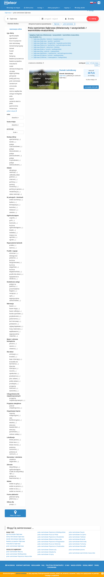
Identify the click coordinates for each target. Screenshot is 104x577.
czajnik (12, 218)
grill (12, 220)
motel (11, 66)
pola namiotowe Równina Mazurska (50, 539)
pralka (12, 245)
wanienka (13, 391)
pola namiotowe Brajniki (77, 539)
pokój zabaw (14, 381)
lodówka (13, 233)
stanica (11, 89)
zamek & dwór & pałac (14, 102)
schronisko (13, 86)
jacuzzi (12, 343)
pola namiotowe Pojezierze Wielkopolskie (51, 532)
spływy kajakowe (16, 326)
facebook (11, 565)
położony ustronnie (13, 448)
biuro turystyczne (15, 41)
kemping (12, 56)
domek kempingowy (16, 46)
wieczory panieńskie (14, 431)
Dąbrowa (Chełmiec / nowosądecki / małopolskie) (50, 57)
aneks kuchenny (16, 200)
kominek (13, 223)
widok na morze (16, 491)
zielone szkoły (15, 434)
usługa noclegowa (15, 94)
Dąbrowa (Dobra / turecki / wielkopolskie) (47, 49)
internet (13, 179)
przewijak (13, 384)
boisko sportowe (16, 314)
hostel (11, 51)
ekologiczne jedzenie (13, 257)
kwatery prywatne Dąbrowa (15, 541)
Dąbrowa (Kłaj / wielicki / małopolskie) (46, 51)
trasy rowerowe (15, 329)
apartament (13, 38)
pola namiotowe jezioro (77, 550)
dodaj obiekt (88, 565)
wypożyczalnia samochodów (15, 299)
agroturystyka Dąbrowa (14, 534)
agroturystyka (14, 36)
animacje (13, 354)
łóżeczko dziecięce (13, 367)
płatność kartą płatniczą (14, 498)
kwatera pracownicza (16, 59)
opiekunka (14, 373)
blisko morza (14, 445)
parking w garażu (16, 189)
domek (11, 48)
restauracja (13, 108)
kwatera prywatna (15, 61)
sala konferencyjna (15, 419)
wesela (12, 422)
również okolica (12, 24)
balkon (12, 202)
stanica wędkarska (15, 91)
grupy (12, 504)
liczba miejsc (11, 122)
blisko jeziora (15, 440)
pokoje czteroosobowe (15, 145)
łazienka (13, 207)
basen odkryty (15, 311)
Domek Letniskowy (67, 70)
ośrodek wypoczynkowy (14, 72)
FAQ (42, 565)
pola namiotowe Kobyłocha (47, 552)
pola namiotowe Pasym (76, 532)
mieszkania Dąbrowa (13, 544)
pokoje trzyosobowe (14, 159)
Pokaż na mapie (15, 515)
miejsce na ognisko (13, 236)
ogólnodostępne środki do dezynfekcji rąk (16, 472)
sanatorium (13, 83)
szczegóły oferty (90, 87)
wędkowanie (14, 331)
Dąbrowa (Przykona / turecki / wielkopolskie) (48, 55)
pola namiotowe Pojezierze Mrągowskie (51, 542)
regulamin (35, 565)
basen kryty (14, 308)
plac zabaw (14, 378)
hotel (11, 53)
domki (12, 142)
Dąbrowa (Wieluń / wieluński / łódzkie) (46, 47)
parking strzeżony (13, 185)
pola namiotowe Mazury (14, 552)
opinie (97, 65)
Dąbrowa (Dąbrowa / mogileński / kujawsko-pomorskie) (52, 43)
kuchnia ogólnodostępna (16, 226)
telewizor (13, 210)
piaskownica (14, 376)
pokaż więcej (11, 111)
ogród (12, 240)
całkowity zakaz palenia (14, 176)
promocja (10, 129)
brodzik (13, 357)
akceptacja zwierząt (13, 171)
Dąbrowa (62, 76)
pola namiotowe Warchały (77, 542)
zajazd (11, 99)
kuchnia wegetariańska (15, 271)
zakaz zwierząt (15, 194)
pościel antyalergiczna (15, 407)
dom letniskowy (14, 43)
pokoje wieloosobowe (15, 164)
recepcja (13, 293)
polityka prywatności (54, 565)
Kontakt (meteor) (23, 565)
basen (12, 306)
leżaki (12, 230)
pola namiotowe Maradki (77, 546)
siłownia (13, 349)
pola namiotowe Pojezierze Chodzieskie (51, 546)
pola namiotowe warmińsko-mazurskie (82, 553)
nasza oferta (76, 565)
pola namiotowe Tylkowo (77, 537)
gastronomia (13, 106)
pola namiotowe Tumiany (77, 544)
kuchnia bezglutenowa (15, 261)
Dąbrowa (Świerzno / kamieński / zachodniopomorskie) (52, 45)
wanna (12, 248)
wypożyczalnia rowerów (14, 335)
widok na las (14, 489)
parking (13, 182)
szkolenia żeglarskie (14, 460)
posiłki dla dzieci (16, 274)
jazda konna (14, 319)
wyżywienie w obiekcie (14, 278)
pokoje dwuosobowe (15, 150)
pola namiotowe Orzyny (46, 554)
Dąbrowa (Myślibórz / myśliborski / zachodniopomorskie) (53, 53)
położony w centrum (13, 453)
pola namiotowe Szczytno (77, 534)
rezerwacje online (15, 29)
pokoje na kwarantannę (15, 477)
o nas (67, 565)
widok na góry (15, 484)
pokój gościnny (14, 78)
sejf (11, 296)
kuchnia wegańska (14, 266)
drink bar (13, 253)
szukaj (93, 19)
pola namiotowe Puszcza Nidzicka (49, 544)
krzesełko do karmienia (14, 363)
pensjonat (12, 76)
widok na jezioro (16, 486)
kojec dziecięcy (15, 359)
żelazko (13, 212)
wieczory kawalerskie (14, 426)
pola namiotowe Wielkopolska (16, 554)
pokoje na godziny (13, 285)
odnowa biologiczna (16, 69)
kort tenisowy (15, 321)
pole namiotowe (14, 81)
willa (10, 96)
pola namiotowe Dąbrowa (15, 546)
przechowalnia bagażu (14, 290)
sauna (12, 346)
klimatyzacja (14, 205)
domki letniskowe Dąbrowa (15, 539)
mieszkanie (13, 64)
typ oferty (10, 33)
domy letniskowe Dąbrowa (15, 537)
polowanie (14, 324)
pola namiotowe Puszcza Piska (48, 534)
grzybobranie (15, 316)
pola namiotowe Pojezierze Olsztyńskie (51, 537)
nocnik (12, 371)
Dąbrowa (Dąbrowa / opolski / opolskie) (47, 41)
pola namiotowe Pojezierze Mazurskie (19, 556)
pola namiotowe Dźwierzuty (47, 550)
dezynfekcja (14, 467)
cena (8, 114)
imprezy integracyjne (14, 414)
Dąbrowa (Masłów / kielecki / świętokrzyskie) (48, 39)
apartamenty (15, 139)
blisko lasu (14, 442)
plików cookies (21, 573)
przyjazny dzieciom (13, 387)
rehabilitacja (14, 192)
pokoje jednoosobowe (15, 155)
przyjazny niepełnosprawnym (16, 399)
